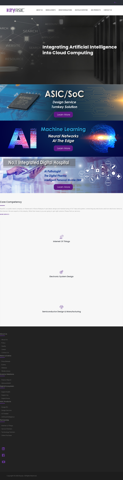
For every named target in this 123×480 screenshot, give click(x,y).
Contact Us (108, 10)
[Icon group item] (3, 449)
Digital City (4, 395)
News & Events (51, 10)
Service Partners (6, 429)
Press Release (5, 361)
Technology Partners (8, 432)
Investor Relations (65, 10)
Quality (3, 346)
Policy (3, 343)
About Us (39, 10)
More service (4, 214)
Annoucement (6, 383)
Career (3, 349)
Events (3, 365)
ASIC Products (96, 10)
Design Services (6, 410)
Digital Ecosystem (81, 10)
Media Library (5, 371)
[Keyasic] (16, 10)
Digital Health (5, 392)
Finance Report (6, 380)
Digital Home (5, 398)
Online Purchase (6, 435)
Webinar (4, 368)
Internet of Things (7, 426)
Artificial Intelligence (8, 417)
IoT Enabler (5, 414)
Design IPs (4, 407)
